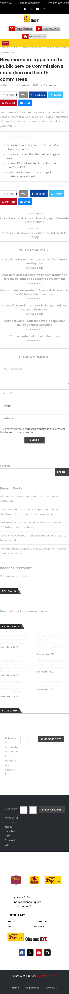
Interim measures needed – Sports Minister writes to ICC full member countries (34, 292)
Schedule (39, 926)
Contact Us (41, 921)
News (11, 926)
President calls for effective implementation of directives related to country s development (34, 277)
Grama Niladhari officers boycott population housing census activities (34, 323)
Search (5, 465)
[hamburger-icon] (5, 43)
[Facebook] (25, 9)
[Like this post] (24, 95)
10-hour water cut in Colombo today (34, 336)
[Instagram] (44, 9)
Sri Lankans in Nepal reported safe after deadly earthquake (34, 261)
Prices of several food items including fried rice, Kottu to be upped (34, 307)
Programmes (32, 987)
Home (11, 921)
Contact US (51, 987)
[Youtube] (37, 9)
